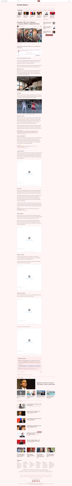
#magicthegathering (20, 133)
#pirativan (35, 133)
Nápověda (30, 475)
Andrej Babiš (20, 326)
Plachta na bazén (28, 470)
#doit (21, 147)
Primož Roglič (24, 466)
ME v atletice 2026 (32, 465)
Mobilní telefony (25, 471)
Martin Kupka (24, 215)
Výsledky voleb (18, 464)
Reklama (39, 475)
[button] (19, 13)
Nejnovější (45, 19)
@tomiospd (18, 207)
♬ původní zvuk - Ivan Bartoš (21, 133)
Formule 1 (31, 466)
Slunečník (35, 470)
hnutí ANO (29, 360)
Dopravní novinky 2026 (51, 464)
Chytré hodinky (47, 471)
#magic (37, 132)
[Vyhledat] (39, 1)
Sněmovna (27, 369)
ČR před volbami (23, 369)
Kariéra (28, 475)
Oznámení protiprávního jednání (24, 476)
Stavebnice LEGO (30, 471)
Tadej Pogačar (24, 465)
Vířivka (49, 470)
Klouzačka (38, 470)
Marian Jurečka (28, 256)
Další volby (45, 10)
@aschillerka (19, 145)
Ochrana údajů (42, 475)
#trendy (31, 146)
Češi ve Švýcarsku (45, 465)
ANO (22, 70)
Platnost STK (50, 467)
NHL (30, 467)
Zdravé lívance (37, 464)
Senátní (31, 10)
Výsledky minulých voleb (51, 10)
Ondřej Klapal (31, 413)
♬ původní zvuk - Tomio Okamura (22, 210)
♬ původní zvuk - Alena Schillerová (22, 148)
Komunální (27, 10)
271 (41, 26)
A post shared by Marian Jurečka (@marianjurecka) (29, 289)
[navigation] (1, 1)
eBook (36, 26)
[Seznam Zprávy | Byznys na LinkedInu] (39, 481)
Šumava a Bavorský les (45, 464)
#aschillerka (19, 147)
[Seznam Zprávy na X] (34, 481)
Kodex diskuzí (46, 476)
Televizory (43, 471)
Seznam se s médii (41, 476)
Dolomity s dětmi (44, 467)
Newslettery (50, 476)
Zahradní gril (46, 470)
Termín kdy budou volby (19, 465)
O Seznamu (24, 475)
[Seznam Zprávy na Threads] (37, 481)
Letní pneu (37, 471)
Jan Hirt (24, 464)
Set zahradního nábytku (42, 470)
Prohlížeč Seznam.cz (31, 476)
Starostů (23, 95)
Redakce (36, 475)
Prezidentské (35, 10)
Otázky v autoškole (51, 466)
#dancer (23, 147)
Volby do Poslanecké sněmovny (26, 374)
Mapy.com (28, 469)
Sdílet (39, 26)
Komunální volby (19, 467)
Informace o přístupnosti (48, 475)
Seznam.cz (21, 475)
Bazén (25, 470)
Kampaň (31, 374)
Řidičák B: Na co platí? (51, 465)
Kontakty (33, 475)
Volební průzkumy (40, 10)
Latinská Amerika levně (45, 466)
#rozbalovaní (25, 133)
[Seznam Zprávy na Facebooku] (32, 481)
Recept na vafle (38, 466)
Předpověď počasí (32, 469)
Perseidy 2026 (36, 469)
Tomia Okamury (29, 195)
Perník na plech (38, 467)
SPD (19, 190)
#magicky (28, 133)
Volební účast (22, 361)
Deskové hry (40, 471)
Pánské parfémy (51, 471)
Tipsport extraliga (32, 464)
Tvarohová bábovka (38, 465)
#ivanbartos (32, 133)
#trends (36, 146)
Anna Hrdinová (31, 420)
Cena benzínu (39, 469)
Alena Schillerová (32, 137)
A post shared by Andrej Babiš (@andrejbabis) (29, 353)
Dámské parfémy (34, 471)
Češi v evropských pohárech (45, 469)
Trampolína (32, 470)
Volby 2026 (20, 10)
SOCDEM (20, 152)
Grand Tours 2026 (25, 467)
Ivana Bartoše (23, 117)
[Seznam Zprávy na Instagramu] (36, 481)
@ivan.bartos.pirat (20, 130)
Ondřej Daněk (30, 427)
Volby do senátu (18, 466)
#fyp (33, 146)
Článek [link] (18, 78)
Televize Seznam (37, 476)
